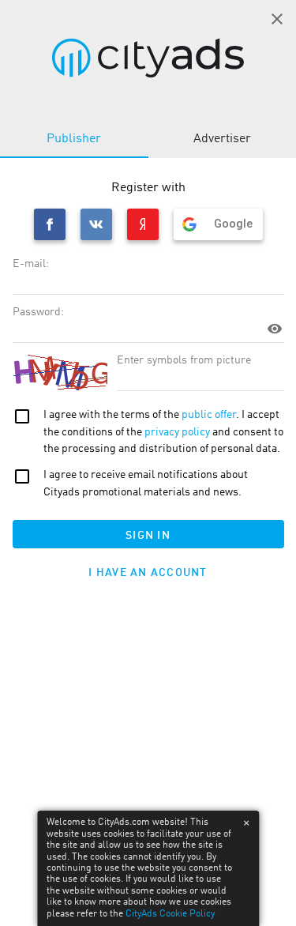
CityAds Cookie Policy (170, 914)
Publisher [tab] (74, 139)
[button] (277, 19)
